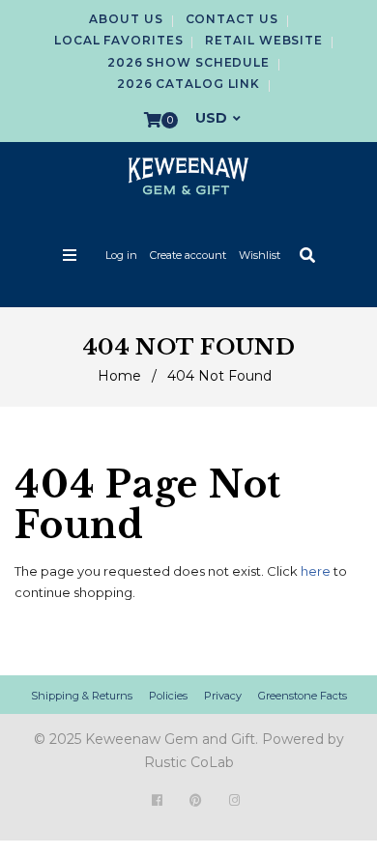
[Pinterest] (195, 800)
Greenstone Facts (302, 695)
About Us (125, 19)
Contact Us (232, 19)
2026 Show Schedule (188, 62)
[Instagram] (234, 800)
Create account (188, 255)
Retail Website (264, 40)
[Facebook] (157, 800)
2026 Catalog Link (188, 83)
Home (119, 376)
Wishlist (259, 255)
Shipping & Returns (81, 695)
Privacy (223, 695)
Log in (121, 255)
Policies (168, 695)
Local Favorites (119, 40)
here (316, 571)
